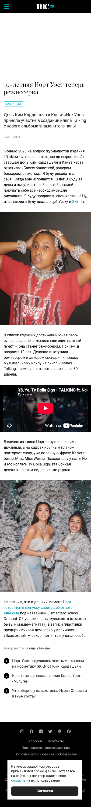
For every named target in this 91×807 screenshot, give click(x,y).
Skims (77, 201)
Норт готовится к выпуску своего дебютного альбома (38, 607)
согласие (18, 780)
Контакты (56, 741)
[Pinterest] (69, 731)
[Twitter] (50, 731)
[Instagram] (22, 731)
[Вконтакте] (41, 731)
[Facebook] (31, 731)
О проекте (35, 741)
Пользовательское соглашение (46, 748)
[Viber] (59, 731)
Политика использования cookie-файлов (45, 754)
